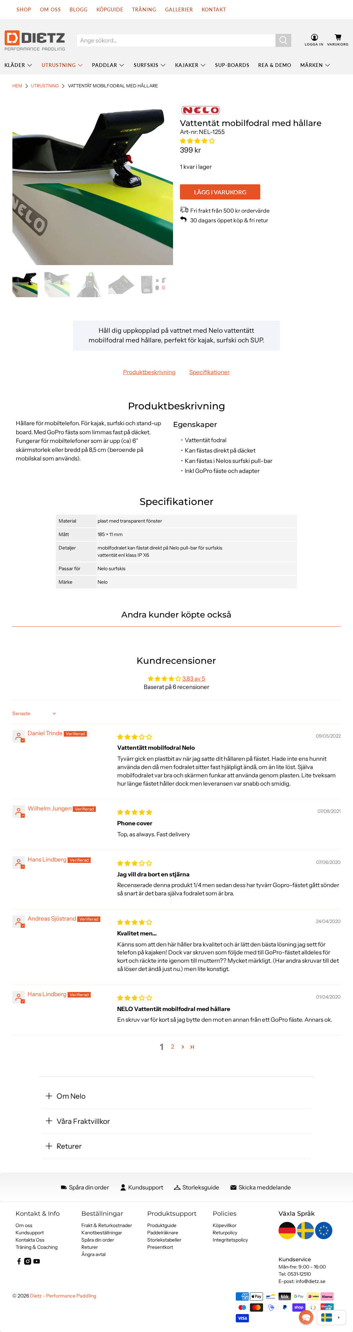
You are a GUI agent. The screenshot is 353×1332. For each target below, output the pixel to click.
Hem (17, 86)
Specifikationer (209, 372)
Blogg (79, 9)
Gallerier (179, 9)
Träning (144, 9)
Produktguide (161, 1225)
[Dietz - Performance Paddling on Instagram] (27, 1263)
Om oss (24, 1225)
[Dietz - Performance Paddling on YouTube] (36, 1263)
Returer (89, 1247)
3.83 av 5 (193, 678)
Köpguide (110, 9)
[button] (197, 140)
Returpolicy (225, 1232)
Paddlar (104, 65)
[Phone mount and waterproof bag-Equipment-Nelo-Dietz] (92, 184)
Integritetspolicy (230, 1240)
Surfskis (146, 65)
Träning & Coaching (37, 1247)
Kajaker (187, 65)
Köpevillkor (224, 1225)
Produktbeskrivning (149, 372)
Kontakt (214, 9)
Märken (311, 65)
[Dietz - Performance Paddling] (34, 40)
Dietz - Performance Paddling (63, 1296)
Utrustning (59, 65)
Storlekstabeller (164, 1240)
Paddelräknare (162, 1232)
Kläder (14, 65)
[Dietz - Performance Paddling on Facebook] (19, 1263)
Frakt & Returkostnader (106, 1225)
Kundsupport (30, 1232)
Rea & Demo (274, 65)
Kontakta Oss (30, 1240)
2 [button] (172, 1046)
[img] (134, 736)
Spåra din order (97, 1240)
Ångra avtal (93, 1254)
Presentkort (160, 1247)
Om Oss (50, 9)
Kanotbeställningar (101, 1232)
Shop (24, 9)
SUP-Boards (232, 65)
